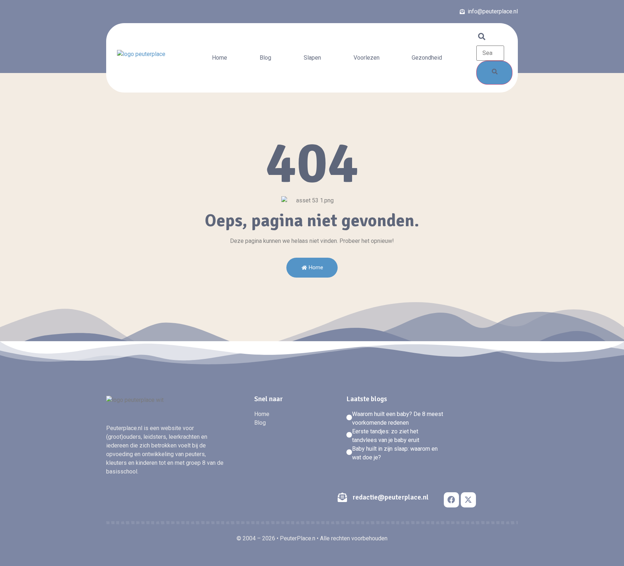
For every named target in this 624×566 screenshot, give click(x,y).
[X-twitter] (468, 499)
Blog (265, 57)
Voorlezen (367, 57)
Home (219, 57)
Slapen (312, 57)
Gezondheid (427, 57)
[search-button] (494, 73)
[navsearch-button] (481, 38)
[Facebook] (451, 499)
